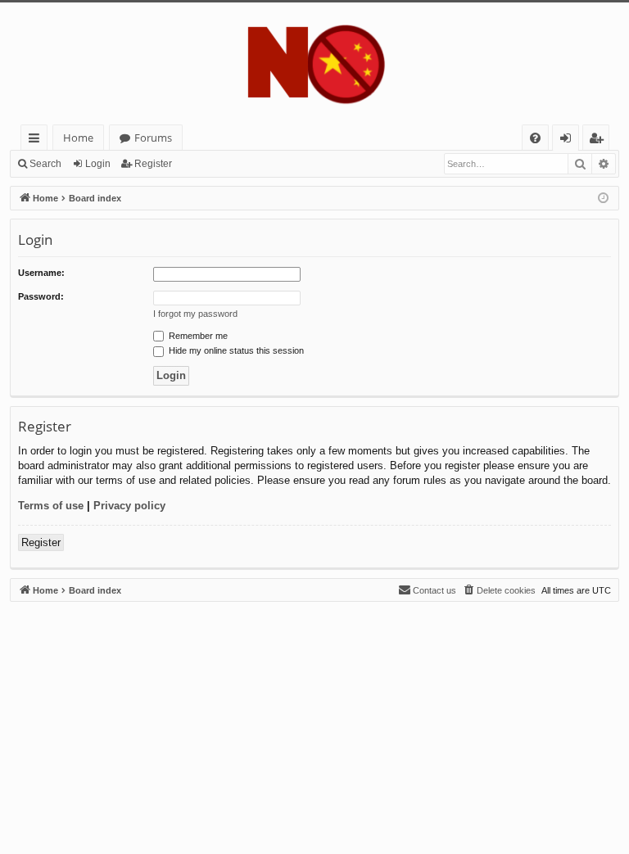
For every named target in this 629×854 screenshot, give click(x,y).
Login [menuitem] (568, 140)
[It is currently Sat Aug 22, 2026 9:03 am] (603, 198)
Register (153, 163)
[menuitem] (535, 138)
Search (45, 163)
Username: (41, 273)
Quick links (37, 140)
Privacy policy (129, 505)
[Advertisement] (314, 716)
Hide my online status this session (235, 350)
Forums (153, 137)
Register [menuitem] (600, 140)
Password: (41, 296)
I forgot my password (195, 314)
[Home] (314, 63)
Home (78, 137)
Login (98, 163)
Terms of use (51, 505)
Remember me (197, 336)
